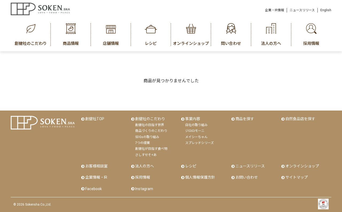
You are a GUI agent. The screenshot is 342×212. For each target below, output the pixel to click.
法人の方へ (144, 166)
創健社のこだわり (150, 119)
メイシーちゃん (196, 137)
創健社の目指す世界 (149, 125)
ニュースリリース (302, 10)
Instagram (144, 189)
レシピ (190, 166)
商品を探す (244, 119)
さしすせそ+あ (146, 155)
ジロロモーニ (194, 131)
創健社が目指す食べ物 (151, 149)
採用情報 (142, 177)
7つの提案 (142, 143)
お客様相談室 (96, 166)
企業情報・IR (96, 177)
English (325, 10)
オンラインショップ (302, 166)
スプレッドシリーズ (199, 143)
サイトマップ (296, 177)
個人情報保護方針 (200, 177)
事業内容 (192, 119)
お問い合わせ (246, 177)
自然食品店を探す (300, 119)
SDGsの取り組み (147, 137)
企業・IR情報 (274, 10)
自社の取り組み (196, 125)
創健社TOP (94, 119)
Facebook (93, 189)
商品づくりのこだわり (151, 131)
